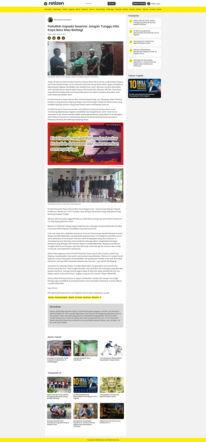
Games (153, 9)
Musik (159, 9)
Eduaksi (85, 9)
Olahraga (110, 9)
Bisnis (78, 9)
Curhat (132, 9)
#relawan (78, 297)
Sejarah (118, 9)
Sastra (91, 9)
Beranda (48, 9)
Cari (112, 3)
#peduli (71, 297)
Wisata (145, 9)
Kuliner (138, 9)
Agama (72, 9)
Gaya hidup (100, 9)
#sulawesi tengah (61, 297)
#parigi (51, 297)
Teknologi (57, 9)
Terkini (64, 9)
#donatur (95, 297)
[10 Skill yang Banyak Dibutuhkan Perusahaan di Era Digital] (144, 88)
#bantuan (87, 297)
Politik (125, 9)
